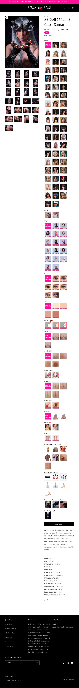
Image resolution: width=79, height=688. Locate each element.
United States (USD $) (13, 680)
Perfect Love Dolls (70, 679)
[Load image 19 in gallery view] (27, 110)
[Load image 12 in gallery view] (36, 92)
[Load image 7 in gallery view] (27, 83)
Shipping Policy (9, 633)
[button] (6, 8)
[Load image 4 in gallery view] (36, 74)
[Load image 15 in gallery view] (27, 101)
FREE (45, 35)
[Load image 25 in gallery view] (9, 128)
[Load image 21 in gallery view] (9, 119)
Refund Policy (9, 637)
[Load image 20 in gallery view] (36, 110)
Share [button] (48, 600)
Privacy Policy (9, 646)
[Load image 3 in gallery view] (27, 74)
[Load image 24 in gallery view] (36, 119)
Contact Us (8, 624)
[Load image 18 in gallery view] (18, 110)
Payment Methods (10, 628)
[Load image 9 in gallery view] (9, 92)
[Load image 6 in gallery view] (18, 83)
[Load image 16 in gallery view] (36, 101)
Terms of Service (10, 642)
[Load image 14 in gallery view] (18, 101)
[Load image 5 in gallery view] (9, 83)
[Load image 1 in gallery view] (9, 74)
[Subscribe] (37, 663)
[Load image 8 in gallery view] (36, 83)
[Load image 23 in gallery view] (27, 119)
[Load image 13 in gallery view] (9, 101)
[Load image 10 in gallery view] (18, 92)
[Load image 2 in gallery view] (18, 74)
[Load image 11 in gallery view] (27, 92)
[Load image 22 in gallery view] (18, 119)
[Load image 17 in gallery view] (9, 110)
